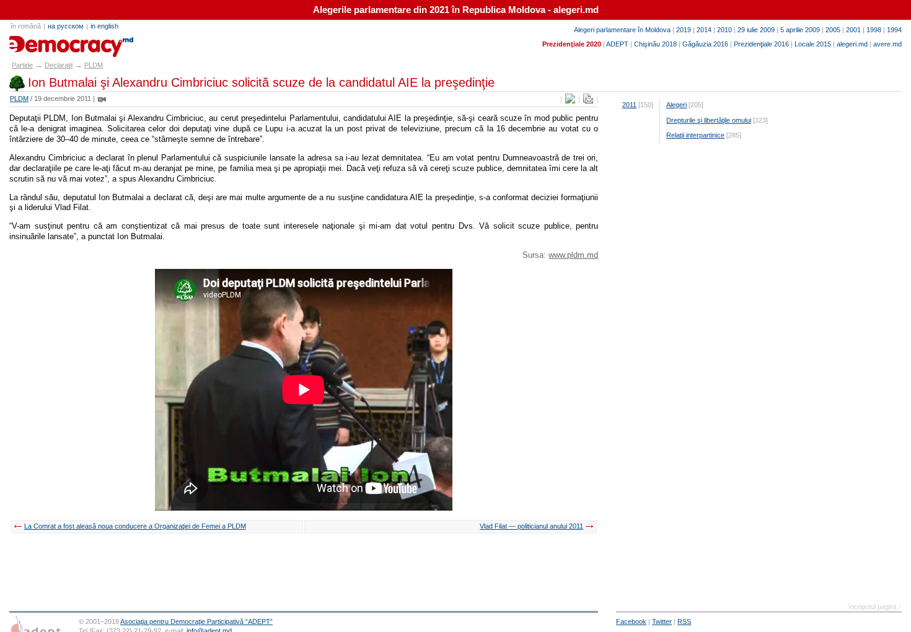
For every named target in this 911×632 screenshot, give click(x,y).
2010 (724, 29)
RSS (684, 621)
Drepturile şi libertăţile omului (708, 120)
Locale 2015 (812, 44)
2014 (704, 29)
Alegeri (676, 104)
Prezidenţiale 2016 (761, 44)
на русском (66, 26)
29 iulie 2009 (756, 29)
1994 (894, 29)
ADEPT (617, 44)
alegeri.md (852, 44)
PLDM (93, 65)
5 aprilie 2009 (800, 29)
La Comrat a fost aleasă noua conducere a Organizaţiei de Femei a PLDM (135, 526)
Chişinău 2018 (655, 44)
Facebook (631, 621)
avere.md (887, 44)
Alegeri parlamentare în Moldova (622, 29)
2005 (832, 29)
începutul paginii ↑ (875, 606)
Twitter (662, 621)
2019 (683, 29)
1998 (873, 29)
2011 (629, 104)
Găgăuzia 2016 (705, 44)
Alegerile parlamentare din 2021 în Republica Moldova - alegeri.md (456, 10)
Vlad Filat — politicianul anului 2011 (531, 526)
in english (104, 26)
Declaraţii (59, 65)
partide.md (37, 42)
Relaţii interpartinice (695, 135)
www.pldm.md (573, 255)
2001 (853, 29)
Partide (22, 65)
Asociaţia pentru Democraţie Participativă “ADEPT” (196, 621)
